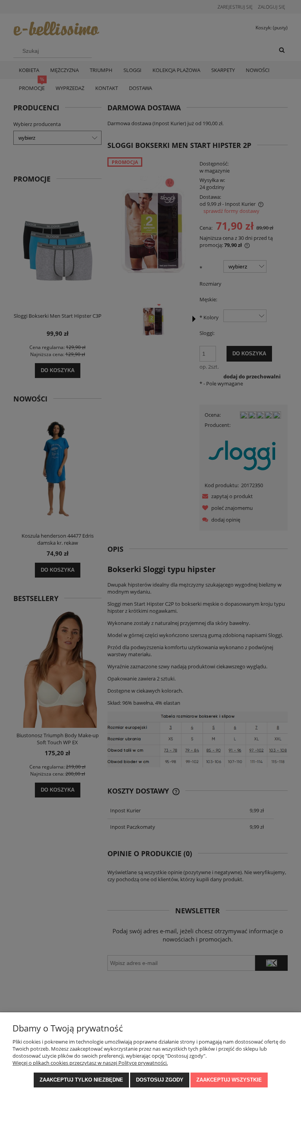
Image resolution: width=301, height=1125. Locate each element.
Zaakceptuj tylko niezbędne (81, 1080)
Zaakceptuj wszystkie (229, 1080)
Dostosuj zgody (159, 1080)
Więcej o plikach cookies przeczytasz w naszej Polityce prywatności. (90, 1062)
